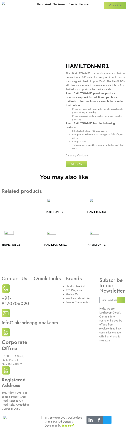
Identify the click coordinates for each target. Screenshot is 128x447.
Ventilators (58, 37)
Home (40, 3)
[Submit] (121, 300)
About (48, 3)
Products (73, 3)
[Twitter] (107, 420)
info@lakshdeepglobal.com (30, 322)
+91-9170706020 (15, 301)
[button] (76, 164)
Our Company (59, 3)
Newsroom (85, 3)
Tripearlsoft (68, 426)
